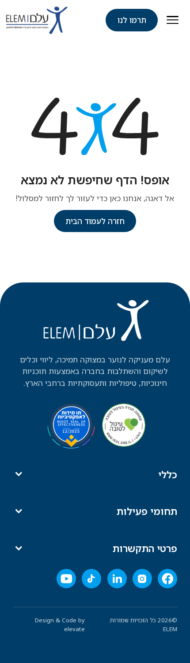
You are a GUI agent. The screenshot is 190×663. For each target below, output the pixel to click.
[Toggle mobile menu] (172, 20)
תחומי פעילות (147, 511)
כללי (167, 474)
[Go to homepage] (36, 20)
